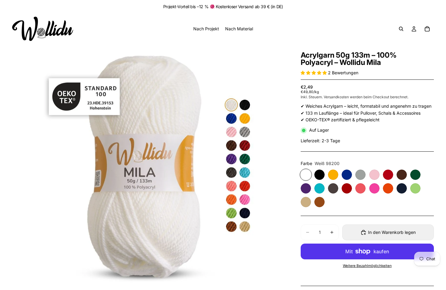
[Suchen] (401, 28)
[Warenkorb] (427, 28)
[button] (314, 72)
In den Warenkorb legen (392, 232)
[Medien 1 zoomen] (149, 166)
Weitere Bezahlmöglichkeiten (367, 266)
